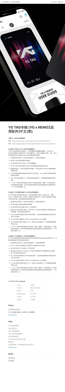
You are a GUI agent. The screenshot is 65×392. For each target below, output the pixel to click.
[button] (11, 2)
